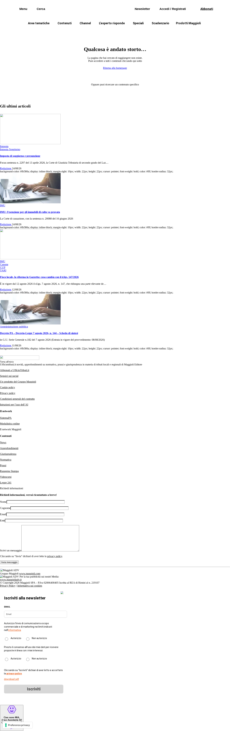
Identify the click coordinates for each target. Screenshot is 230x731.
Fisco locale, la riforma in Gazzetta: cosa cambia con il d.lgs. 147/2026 (39, 277)
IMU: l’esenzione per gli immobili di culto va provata (30, 212)
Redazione (6, 168)
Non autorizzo (39, 638)
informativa (14, 630)
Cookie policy (7, 387)
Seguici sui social (9, 376)
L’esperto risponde (112, 23)
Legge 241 (5, 482)
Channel (85, 23)
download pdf (11, 679)
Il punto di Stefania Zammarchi (180, 31)
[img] (62, 592)
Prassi (3, 465)
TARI (68, 31)
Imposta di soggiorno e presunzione (20, 155)
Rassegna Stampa (9, 471)
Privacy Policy (7, 585)
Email (3, 514)
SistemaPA (6, 417)
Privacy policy (7, 393)
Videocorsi (5, 476)
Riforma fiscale (88, 31)
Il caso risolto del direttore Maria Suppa (129, 31)
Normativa (5, 459)
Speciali (138, 23)
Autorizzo (16, 638)
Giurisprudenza (8, 454)
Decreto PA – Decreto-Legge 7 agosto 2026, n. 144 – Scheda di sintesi (39, 333)
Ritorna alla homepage (115, 68)
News (3, 442)
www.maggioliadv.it (11, 579)
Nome (3, 501)
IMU (53, 31)
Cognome (5, 508)
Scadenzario (160, 23)
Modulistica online (10, 423)
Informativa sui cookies (29, 585)
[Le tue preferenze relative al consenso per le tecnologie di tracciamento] (17, 725)
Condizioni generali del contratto (17, 398)
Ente (2, 520)
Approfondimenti (9, 448)
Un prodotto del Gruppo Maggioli (18, 381)
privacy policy (54, 556)
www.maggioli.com (29, 573)
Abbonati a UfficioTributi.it (14, 370)
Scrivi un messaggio (10, 550)
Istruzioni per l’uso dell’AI (14, 404)
